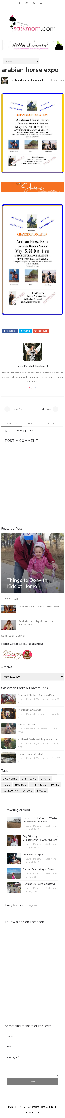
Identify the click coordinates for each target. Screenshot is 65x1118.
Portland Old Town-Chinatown (39, 884)
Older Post (45, 409)
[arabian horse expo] (32, 132)
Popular (11, 599)
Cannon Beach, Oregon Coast (38, 869)
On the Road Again (33, 854)
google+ (42, 331)
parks (55, 784)
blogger (11, 423)
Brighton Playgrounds (29, 710)
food (7, 784)
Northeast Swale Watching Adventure (37, 739)
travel (41, 790)
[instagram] (26, 3)
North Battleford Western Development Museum (40, 820)
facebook (11, 331)
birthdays (29, 778)
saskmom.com (36, 1107)
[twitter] (41, 3)
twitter (26, 331)
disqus (32, 423)
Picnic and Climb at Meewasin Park (36, 695)
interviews (39, 784)
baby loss (10, 778)
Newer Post (17, 409)
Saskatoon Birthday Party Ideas (39, 606)
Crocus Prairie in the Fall (30, 754)
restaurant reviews (17, 790)
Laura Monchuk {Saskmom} (29, 80)
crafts (46, 778)
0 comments (57, 80)
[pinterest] (33, 3)
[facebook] (19, 3)
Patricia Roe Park (26, 724)
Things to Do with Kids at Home (27, 583)
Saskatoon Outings (13, 635)
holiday (21, 784)
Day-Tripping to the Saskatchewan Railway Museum (40, 838)
